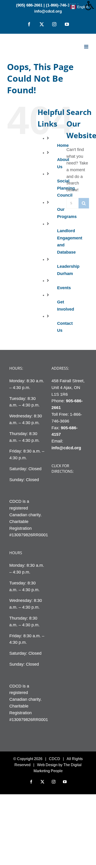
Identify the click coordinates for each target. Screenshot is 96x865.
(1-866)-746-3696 (61, 5)
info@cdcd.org (48, 11)
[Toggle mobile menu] (86, 46)
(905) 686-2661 (29, 5)
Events (64, 287)
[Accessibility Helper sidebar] (90, 5)
